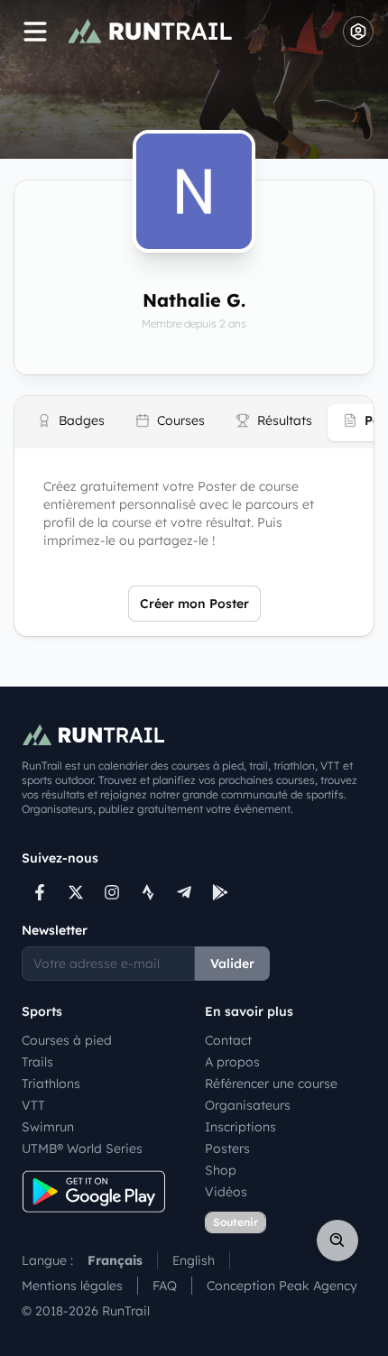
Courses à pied (67, 1040)
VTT (33, 1105)
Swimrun (48, 1127)
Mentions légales (72, 1286)
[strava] (148, 892)
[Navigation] (35, 32)
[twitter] (76, 892)
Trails (37, 1062)
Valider (232, 963)
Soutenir (235, 1222)
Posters (227, 1148)
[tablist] (194, 422)
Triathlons (51, 1083)
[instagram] (112, 892)
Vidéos (226, 1192)
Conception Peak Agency (282, 1286)
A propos (232, 1062)
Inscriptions (240, 1127)
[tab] (71, 422)
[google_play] (220, 892)
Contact (228, 1040)
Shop (220, 1170)
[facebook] (40, 892)
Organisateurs (248, 1105)
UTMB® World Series (82, 1148)
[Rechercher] (337, 1240)
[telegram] (184, 892)
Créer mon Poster (194, 603)
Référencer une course (271, 1083)
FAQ (164, 1286)
